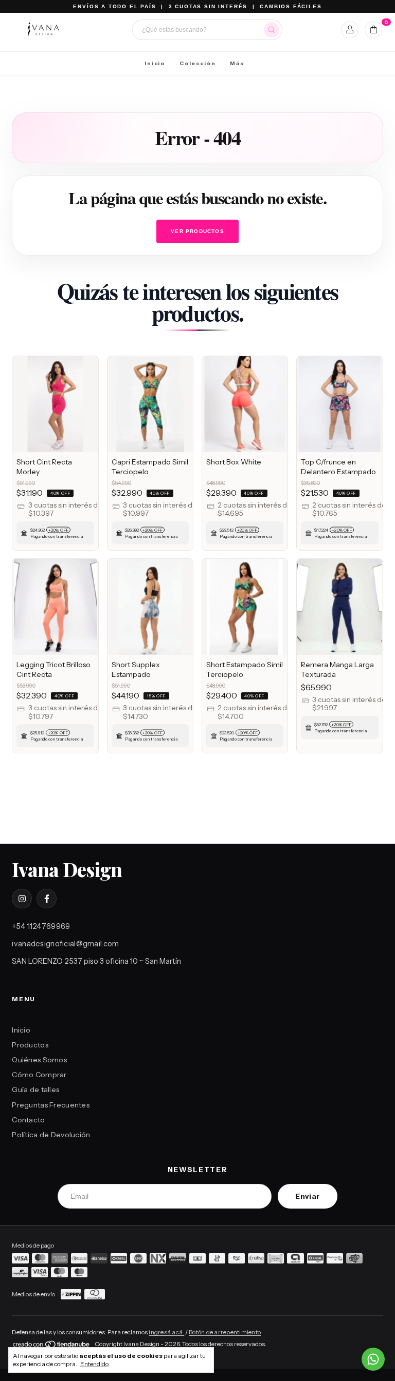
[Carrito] (373, 30)
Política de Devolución (51, 1134)
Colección (197, 63)
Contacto (28, 1119)
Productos (30, 1044)
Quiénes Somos (39, 1059)
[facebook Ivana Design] (46, 898)
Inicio (155, 63)
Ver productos (197, 231)
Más (237, 63)
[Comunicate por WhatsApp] (373, 1359)
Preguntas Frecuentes (50, 1105)
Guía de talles (35, 1089)
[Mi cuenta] (350, 30)
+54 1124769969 (41, 926)
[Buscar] (271, 29)
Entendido (94, 1364)
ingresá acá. (166, 1332)
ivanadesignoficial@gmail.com (65, 943)
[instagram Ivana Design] (21, 898)
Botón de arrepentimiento (225, 1332)
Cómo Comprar (39, 1074)
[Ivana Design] (43, 29)
